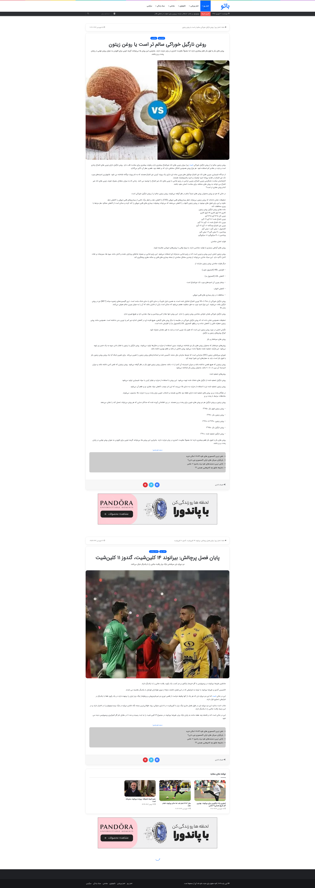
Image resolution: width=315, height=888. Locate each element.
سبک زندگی (161, 6)
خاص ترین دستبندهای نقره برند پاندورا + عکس (205, 463)
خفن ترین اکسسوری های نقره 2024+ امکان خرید (204, 456)
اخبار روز (206, 6)
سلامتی (172, 6)
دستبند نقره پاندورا (157, 450)
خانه (223, 27)
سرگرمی (149, 6)
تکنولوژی (183, 6)
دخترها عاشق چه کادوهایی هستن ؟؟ (209, 467)
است (191, 165)
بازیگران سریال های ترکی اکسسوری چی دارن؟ (205, 460)
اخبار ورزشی (194, 6)
